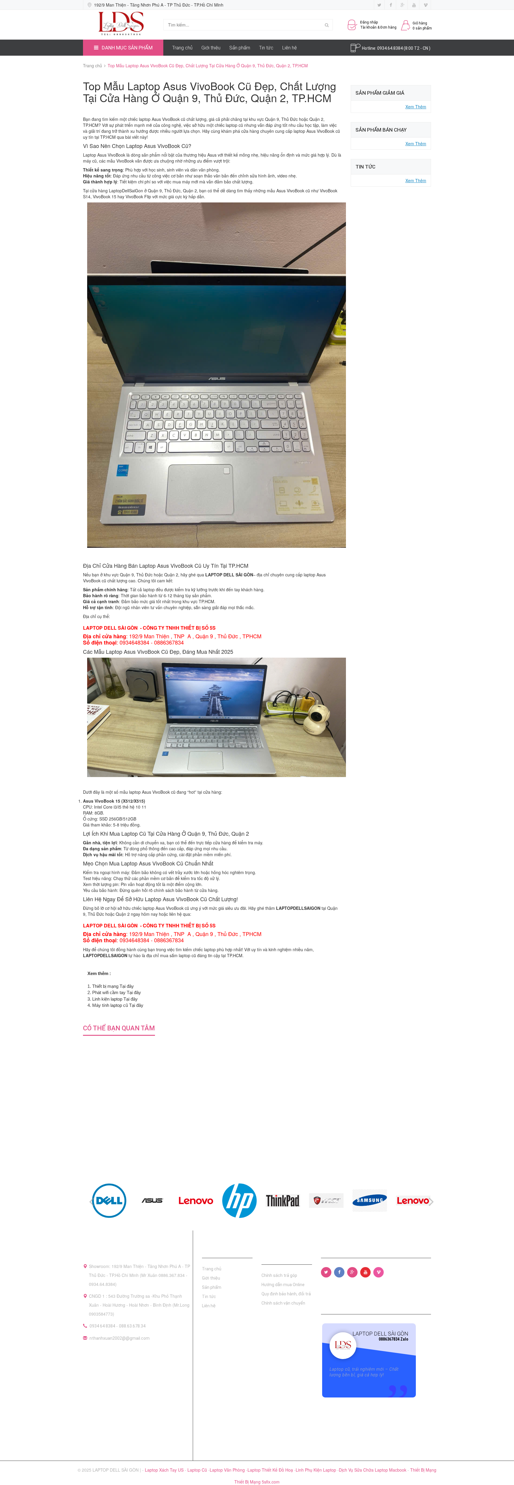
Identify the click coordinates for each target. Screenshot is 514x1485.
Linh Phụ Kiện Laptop (316, 1470)
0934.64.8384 (390, 48)
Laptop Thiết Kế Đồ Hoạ (270, 1470)
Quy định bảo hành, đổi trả (286, 1293)
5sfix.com (271, 1482)
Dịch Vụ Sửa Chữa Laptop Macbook (373, 1470)
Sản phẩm (239, 48)
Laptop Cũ (197, 1470)
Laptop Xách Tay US (165, 1470)
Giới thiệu (210, 48)
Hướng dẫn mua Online (283, 1284)
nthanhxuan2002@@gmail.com (120, 1338)
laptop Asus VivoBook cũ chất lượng (172, 119)
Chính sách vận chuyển (283, 1303)
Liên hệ (289, 48)
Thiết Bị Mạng (423, 1470)
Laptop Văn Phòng (228, 1470)
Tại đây (127, 986)
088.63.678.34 (132, 1326)
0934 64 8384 (102, 1326)
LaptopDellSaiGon (125, 191)
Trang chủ (182, 48)
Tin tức (266, 48)
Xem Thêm (415, 107)
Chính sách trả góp (279, 1275)
